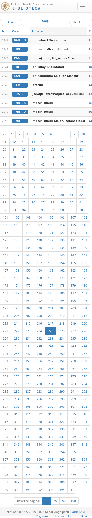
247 (28, 353)
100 (82, 210)
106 (62, 217)
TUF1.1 (20, 67)
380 (84, 475)
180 (84, 285)
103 (28, 217)
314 (62, 414)
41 (33, 164)
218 (62, 323)
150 (16, 263)
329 (50, 429)
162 (62, 270)
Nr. (4, 31)
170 (62, 278)
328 (39, 429)
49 (24, 172)
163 (73, 270)
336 (39, 437)
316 (84, 414)
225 (50, 331)
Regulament (44, 516)
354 (62, 452)
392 (39, 490)
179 (73, 285)
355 (73, 452)
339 (73, 437)
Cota (15, 31)
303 (28, 406)
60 (43, 180)
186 (62, 293)
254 (16, 361)
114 (62, 225)
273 (50, 376)
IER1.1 (20, 85)
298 (62, 399)
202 (62, 308)
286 (16, 391)
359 (28, 459)
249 (50, 353)
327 (28, 429)
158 (16, 270)
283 (73, 384)
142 (16, 255)
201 (50, 308)
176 (39, 285)
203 (73, 308)
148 (84, 255)
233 (50, 338)
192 (39, 301)
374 (16, 475)
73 (81, 187)
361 (50, 459)
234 (62, 338)
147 (73, 255)
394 (62, 490)
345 (50, 444)
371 (73, 467)
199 (28, 308)
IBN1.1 (20, 49)
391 (28, 490)
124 (84, 232)
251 (73, 353)
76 (24, 195)
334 (16, 437)
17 (62, 142)
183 (28, 293)
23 (33, 149)
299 (73, 399)
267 (73, 369)
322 (62, 422)
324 (84, 422)
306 (62, 406)
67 (24, 187)
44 (62, 164)
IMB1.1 (20, 121)
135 (28, 248)
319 (28, 422)
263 (28, 369)
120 (39, 232)
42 (43, 164)
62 (62, 180)
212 (84, 316)
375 (28, 475)
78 (43, 195)
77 (33, 195)
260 (84, 361)
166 (16, 278)
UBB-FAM (78, 512)
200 (39, 308)
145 (50, 255)
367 (28, 467)
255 (28, 361)
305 (50, 406)
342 (16, 444)
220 (84, 323)
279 (28, 384)
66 (14, 187)
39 (14, 164)
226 (62, 331)
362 (62, 459)
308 (84, 406)
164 (84, 270)
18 (71, 142)
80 (62, 195)
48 (14, 172)
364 (84, 459)
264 (39, 369)
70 (52, 187)
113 (50, 225)
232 (39, 338)
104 (39, 217)
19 (81, 142)
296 (39, 399)
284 (84, 384)
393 (50, 490)
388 (84, 482)
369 (50, 467)
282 (62, 384)
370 (62, 467)
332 (84, 429)
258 (62, 361)
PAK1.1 (20, 58)
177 (50, 285)
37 (81, 157)
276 (84, 376)
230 (16, 338)
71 (62, 187)
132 (84, 240)
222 (16, 331)
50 (33, 172)
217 (50, 323)
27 (71, 149)
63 (71, 180)
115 (73, 225)
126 (16, 240)
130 (62, 240)
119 (28, 232)
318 (16, 422)
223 (28, 331)
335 (28, 437)
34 (52, 157)
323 (73, 422)
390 (16, 490)
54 (71, 172)
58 (24, 180)
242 (62, 346)
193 (50, 301)
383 (28, 482)
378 (62, 475)
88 (52, 202)
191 (28, 301)
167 (28, 278)
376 (39, 475)
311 (28, 414)
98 (62, 210)
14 (33, 142)
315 (73, 414)
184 (39, 293)
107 (73, 217)
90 (71, 202)
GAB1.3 (20, 40)
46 (81, 164)
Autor (36, 31)
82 (81, 195)
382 (16, 482)
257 (50, 361)
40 (24, 164)
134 (16, 248)
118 (16, 232)
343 (28, 444)
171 (73, 278)
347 (73, 444)
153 (50, 263)
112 (39, 225)
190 (16, 301)
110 (16, 225)
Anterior (11, 22)
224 (39, 331)
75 (14, 195)
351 (28, 452)
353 (50, 452)
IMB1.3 (20, 103)
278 (16, 384)
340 (84, 437)
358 (16, 459)
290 (62, 391)
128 (39, 240)
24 (43, 149)
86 (33, 202)
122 (62, 232)
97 (52, 210)
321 (50, 422)
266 (62, 369)
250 (62, 353)
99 (71, 210)
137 (50, 248)
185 (50, 293)
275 (73, 376)
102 (16, 217)
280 (39, 384)
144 (39, 255)
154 (62, 263)
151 (28, 263)
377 (50, 475)
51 (43, 172)
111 (28, 225)
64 (81, 180)
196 (84, 301)
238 (16, 346)
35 (62, 157)
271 (28, 376)
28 (81, 149)
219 (73, 323)
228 (84, 331)
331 (73, 429)
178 (62, 285)
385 (50, 482)
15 (43, 142)
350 (16, 452)
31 (24, 157)
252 (84, 353)
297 (50, 399)
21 (14, 149)
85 (24, 202)
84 (14, 202)
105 (50, 217)
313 (50, 414)
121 (50, 232)
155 (73, 263)
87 (43, 202)
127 (28, 240)
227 (73, 331)
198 (16, 308)
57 (14, 180)
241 (50, 346)
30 (14, 157)
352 (39, 452)
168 (39, 278)
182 (16, 293)
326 (16, 429)
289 (50, 391)
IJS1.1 (20, 94)
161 (50, 270)
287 (28, 391)
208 (39, 316)
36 (71, 157)
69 (43, 187)
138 (62, 248)
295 (28, 399)
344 (39, 444)
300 (84, 399)
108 (84, 217)
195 (73, 301)
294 (16, 399)
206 (16, 316)
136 (39, 248)
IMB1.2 (20, 112)
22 (24, 149)
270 (16, 376)
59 (33, 180)
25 (52, 149)
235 (73, 338)
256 (39, 361)
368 (39, 467)
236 (84, 338)
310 (16, 414)
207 (28, 316)
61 (52, 180)
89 (62, 202)
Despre (73, 516)
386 (62, 482)
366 (16, 467)
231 (28, 338)
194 (62, 301)
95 (33, 210)
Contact (60, 516)
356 (84, 452)
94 (24, 210)
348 (84, 444)
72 (71, 187)
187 (73, 293)
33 (43, 157)
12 (14, 142)
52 (52, 172)
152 (39, 263)
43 (52, 164)
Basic (84, 516)
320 (39, 422)
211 (73, 316)
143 (28, 255)
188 (84, 293)
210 (62, 316)
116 (84, 225)
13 (24, 142)
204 (84, 308)
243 (73, 346)
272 (39, 376)
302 (16, 406)
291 (73, 391)
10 (83, 134)
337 (50, 437)
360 (39, 459)
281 (50, 384)
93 (14, 210)
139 (73, 248)
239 (28, 346)
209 (50, 316)
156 (84, 263)
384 (39, 482)
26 (62, 149)
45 (71, 164)
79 (52, 195)
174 (16, 285)
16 (52, 142)
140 (84, 248)
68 (33, 187)
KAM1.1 (20, 76)
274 (62, 376)
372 (84, 467)
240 (39, 346)
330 (62, 429)
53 (62, 172)
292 (84, 391)
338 (62, 437)
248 (39, 353)
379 (73, 475)
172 (84, 278)
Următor (80, 22)
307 (73, 406)
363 (73, 459)
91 (81, 202)
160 (39, 270)
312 (39, 414)
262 (16, 369)
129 (50, 240)
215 (28, 323)
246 (16, 353)
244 (84, 346)
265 (50, 369)
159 (28, 270)
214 (16, 323)
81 (71, 195)
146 (62, 255)
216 (39, 323)
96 (43, 210)
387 (73, 482)
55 (81, 172)
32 (33, 157)
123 (73, 232)
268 (84, 369)
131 (73, 240)
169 (50, 278)
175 (28, 285)
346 (62, 444)
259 (73, 361)
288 (39, 391)
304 (39, 406)
